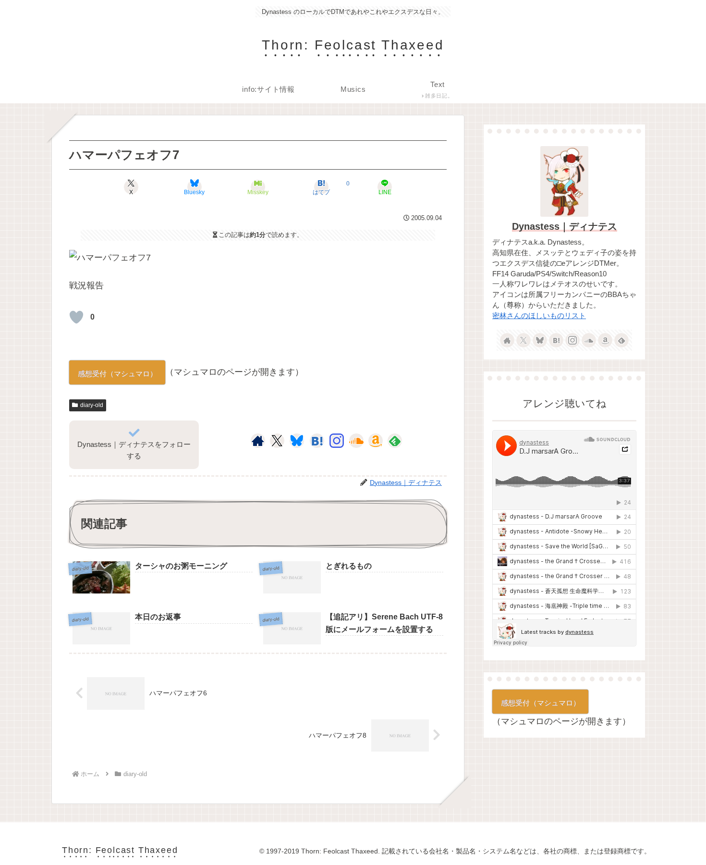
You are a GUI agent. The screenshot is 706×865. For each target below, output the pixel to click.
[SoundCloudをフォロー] (356, 440)
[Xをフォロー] (276, 440)
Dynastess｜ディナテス (564, 226)
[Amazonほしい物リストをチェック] (375, 440)
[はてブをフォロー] (317, 440)
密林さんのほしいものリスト (539, 316)
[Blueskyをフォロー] (296, 440)
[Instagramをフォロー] (337, 440)
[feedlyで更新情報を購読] (394, 440)
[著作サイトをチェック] (258, 440)
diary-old (91, 405)
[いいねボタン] (76, 317)
